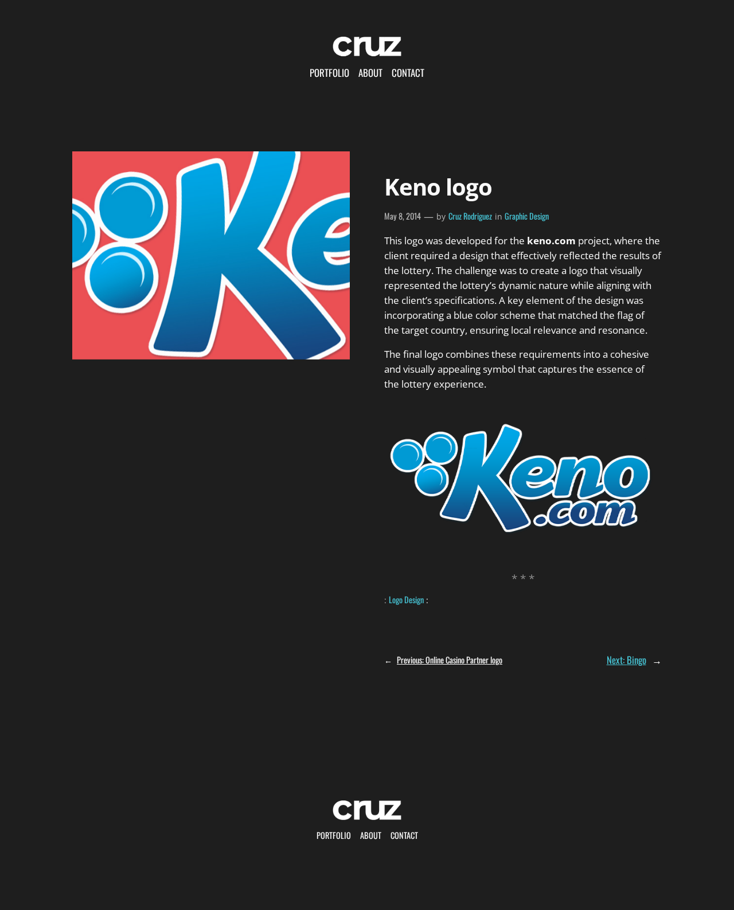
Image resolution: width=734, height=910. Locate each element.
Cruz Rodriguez (470, 216)
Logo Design (406, 599)
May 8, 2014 (402, 216)
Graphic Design (527, 216)
